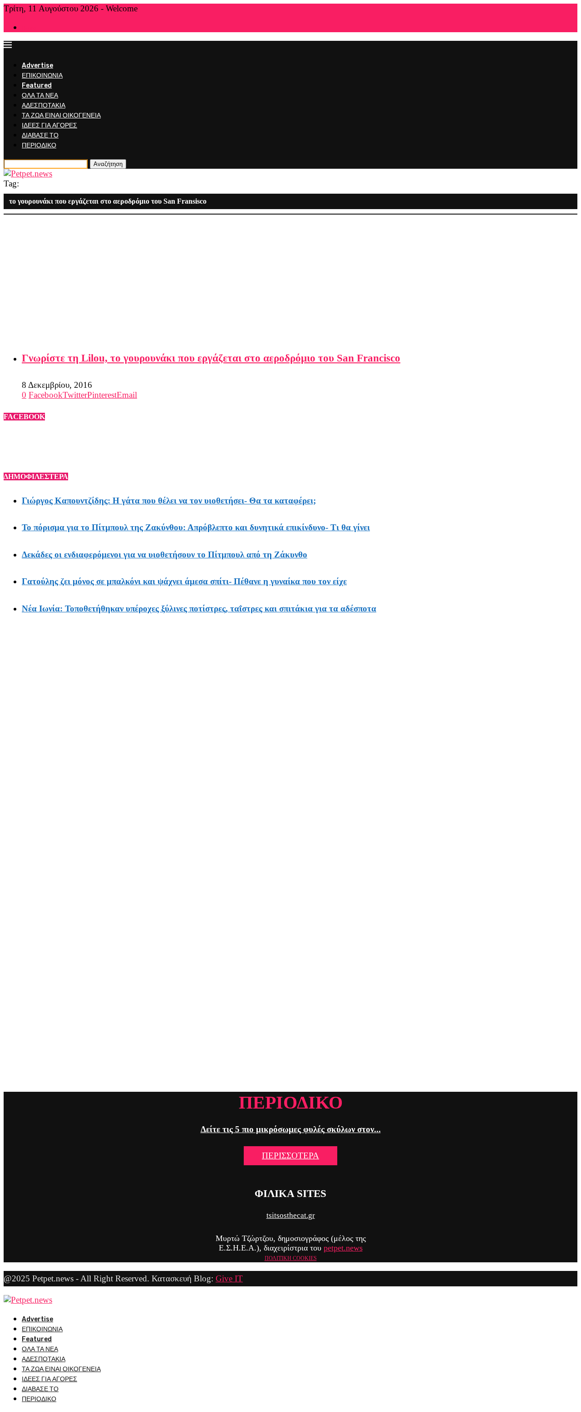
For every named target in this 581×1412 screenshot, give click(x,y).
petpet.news (343, 1247)
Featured (37, 85)
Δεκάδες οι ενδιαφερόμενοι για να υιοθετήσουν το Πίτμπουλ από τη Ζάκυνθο (164, 554)
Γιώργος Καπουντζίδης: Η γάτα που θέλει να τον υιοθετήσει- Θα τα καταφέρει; (169, 500)
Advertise (37, 65)
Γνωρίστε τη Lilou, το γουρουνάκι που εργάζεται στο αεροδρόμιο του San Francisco (211, 358)
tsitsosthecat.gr (290, 1215)
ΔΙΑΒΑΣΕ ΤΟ (40, 135)
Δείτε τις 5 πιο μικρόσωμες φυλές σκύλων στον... (291, 1129)
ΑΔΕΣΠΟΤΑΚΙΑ (43, 105)
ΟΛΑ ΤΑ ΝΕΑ (40, 95)
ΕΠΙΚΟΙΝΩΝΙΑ (42, 75)
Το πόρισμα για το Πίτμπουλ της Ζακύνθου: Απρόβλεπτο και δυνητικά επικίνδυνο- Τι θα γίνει (196, 527)
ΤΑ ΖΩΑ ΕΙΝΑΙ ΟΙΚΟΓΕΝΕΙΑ (61, 115)
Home (29, 27)
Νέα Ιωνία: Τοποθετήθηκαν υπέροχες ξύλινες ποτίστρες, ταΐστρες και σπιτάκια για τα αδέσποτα (199, 608)
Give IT (229, 1278)
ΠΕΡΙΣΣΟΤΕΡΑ (290, 1155)
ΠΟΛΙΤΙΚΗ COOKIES (291, 1258)
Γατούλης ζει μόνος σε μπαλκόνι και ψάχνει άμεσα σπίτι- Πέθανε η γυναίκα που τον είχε (184, 581)
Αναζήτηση (108, 164)
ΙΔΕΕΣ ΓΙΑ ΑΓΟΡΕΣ (49, 125)
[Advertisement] (276, 278)
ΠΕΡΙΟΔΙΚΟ (39, 145)
